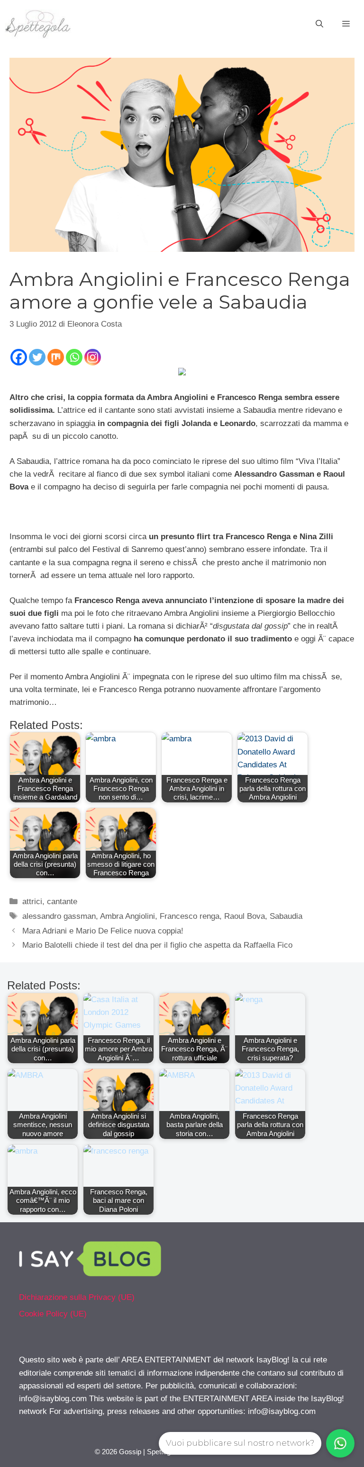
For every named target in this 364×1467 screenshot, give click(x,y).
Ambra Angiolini (127, 916)
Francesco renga (189, 916)
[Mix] (55, 357)
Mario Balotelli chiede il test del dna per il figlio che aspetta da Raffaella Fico (157, 945)
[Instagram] (92, 357)
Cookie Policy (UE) (53, 1313)
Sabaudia (286, 916)
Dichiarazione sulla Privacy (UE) (77, 1297)
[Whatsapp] (74, 357)
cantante (62, 901)
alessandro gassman (59, 916)
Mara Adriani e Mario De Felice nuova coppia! (102, 930)
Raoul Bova (244, 916)
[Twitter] (37, 357)
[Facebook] (18, 357)
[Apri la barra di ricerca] (319, 24)
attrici (32, 901)
